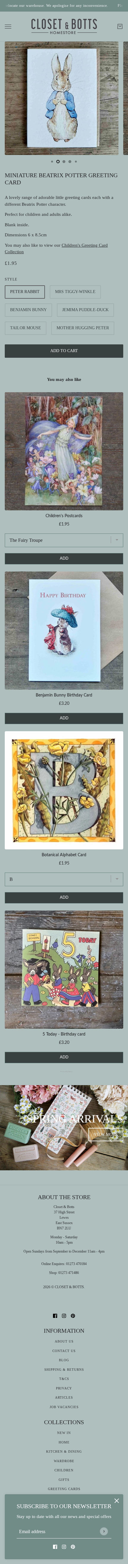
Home (64, 1442)
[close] (117, 1501)
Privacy (64, 1388)
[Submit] (104, 1531)
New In (64, 1433)
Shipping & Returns (64, 1369)
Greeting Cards (64, 1489)
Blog (64, 1360)
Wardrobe (64, 1461)
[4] (75, 161)
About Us (64, 1341)
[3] (70, 161)
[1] (58, 161)
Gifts (64, 1479)
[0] (52, 161)
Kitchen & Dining (64, 1451)
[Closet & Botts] (64, 26)
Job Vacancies (64, 1407)
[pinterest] (72, 1546)
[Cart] (120, 26)
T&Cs (64, 1379)
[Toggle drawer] (8, 27)
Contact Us (64, 1351)
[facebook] (55, 1546)
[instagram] (64, 1546)
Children (64, 1470)
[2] (64, 161)
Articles (64, 1397)
